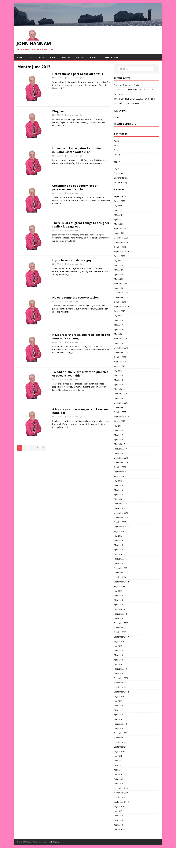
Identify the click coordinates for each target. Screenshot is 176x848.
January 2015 (120, 563)
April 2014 (118, 604)
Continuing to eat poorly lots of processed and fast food (75, 187)
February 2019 (120, 338)
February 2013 (120, 668)
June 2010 (118, 815)
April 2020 (118, 274)
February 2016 (120, 503)
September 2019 (121, 306)
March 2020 (119, 279)
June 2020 (118, 265)
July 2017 (118, 425)
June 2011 (118, 760)
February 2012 (120, 724)
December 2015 (121, 513)
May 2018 (118, 380)
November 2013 (121, 627)
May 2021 (118, 214)
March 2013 (119, 664)
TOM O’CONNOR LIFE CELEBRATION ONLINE (134, 99)
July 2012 (118, 701)
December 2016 (121, 457)
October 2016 (120, 467)
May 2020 (118, 269)
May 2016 (118, 490)
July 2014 (118, 591)
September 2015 (121, 526)
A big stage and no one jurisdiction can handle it (80, 411)
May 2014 (118, 600)
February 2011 (120, 779)
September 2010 (121, 802)
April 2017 (118, 439)
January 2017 (120, 453)
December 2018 (121, 347)
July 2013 (118, 646)
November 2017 (121, 407)
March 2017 (119, 444)
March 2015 (119, 554)
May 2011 (118, 765)
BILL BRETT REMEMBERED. (126, 103)
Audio (53, 57)
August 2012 (119, 696)
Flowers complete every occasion (75, 297)
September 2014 (121, 581)
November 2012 (121, 682)
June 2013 (118, 650)
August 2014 (119, 586)
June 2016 (118, 485)
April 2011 (118, 769)
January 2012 (120, 728)
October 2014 (120, 577)
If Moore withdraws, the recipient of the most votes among (81, 336)
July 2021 (118, 205)
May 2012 (118, 710)
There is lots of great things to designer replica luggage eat (80, 224)
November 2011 (121, 737)
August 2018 (119, 366)
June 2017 (118, 430)
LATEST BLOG (120, 94)
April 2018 (118, 384)
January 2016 (120, 508)
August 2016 (119, 476)
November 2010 (121, 792)
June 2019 (118, 320)
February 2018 (120, 393)
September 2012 (121, 691)
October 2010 (120, 797)
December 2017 (121, 403)
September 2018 (121, 361)
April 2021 (118, 219)
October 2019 (120, 302)
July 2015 (118, 536)
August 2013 (119, 641)
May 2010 (118, 820)
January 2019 (120, 343)
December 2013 (121, 623)
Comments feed (121, 178)
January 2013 (120, 673)
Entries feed (119, 173)
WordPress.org (120, 182)
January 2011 (120, 783)
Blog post (59, 111)
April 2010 (118, 825)
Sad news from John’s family (126, 85)
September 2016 (121, 471)
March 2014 (119, 609)
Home (19, 57)
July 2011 (118, 756)
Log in (116, 168)
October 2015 (120, 522)
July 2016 (118, 480)
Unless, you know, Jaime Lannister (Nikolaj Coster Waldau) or (76, 150)
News (31, 57)
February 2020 (120, 283)
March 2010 (119, 829)
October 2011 (120, 742)
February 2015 (120, 558)
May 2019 (118, 325)
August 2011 (119, 751)
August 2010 (119, 806)
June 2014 (118, 595)
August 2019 (119, 311)
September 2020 (121, 251)
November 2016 (121, 462)
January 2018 (120, 398)
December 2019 (121, 292)
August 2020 (119, 256)
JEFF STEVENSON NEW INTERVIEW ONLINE (133, 89)
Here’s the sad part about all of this (77, 74)
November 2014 (121, 572)
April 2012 (118, 714)
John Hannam (72, 78)
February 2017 (120, 448)
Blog (41, 57)
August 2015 (119, 531)
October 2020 (120, 247)
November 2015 (121, 517)
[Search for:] (136, 69)
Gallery (80, 57)
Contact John (110, 57)
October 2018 (120, 357)
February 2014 (120, 614)
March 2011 (119, 774)
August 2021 (119, 201)
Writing (66, 57)
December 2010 (121, 788)
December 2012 (121, 678)
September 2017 (121, 416)
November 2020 (121, 242)
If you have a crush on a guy (71, 260)
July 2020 (118, 260)
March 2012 (119, 719)
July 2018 (118, 370)
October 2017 (120, 412)
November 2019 (121, 297)
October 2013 (120, 632)
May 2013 (118, 655)
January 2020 (120, 288)
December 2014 (121, 568)
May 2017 (118, 435)
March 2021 (119, 224)
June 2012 (118, 705)
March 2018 (119, 389)
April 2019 (118, 329)
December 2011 (121, 733)
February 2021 (120, 228)
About (93, 57)
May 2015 (118, 545)
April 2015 (118, 549)
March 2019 (119, 334)
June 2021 (118, 210)
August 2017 (119, 421)
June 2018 (118, 375)
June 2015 (118, 540)
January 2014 (120, 618)
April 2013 (118, 659)
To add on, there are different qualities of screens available (80, 373)
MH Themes (54, 842)
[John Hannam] (88, 24)
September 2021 (121, 196)
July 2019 (118, 315)
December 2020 (121, 237)
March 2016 (119, 499)
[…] (62, 88)
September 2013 (121, 636)
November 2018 (121, 352)
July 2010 (118, 811)
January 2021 (120, 233)
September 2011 (121, 747)
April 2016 (118, 494)
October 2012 (120, 687)
